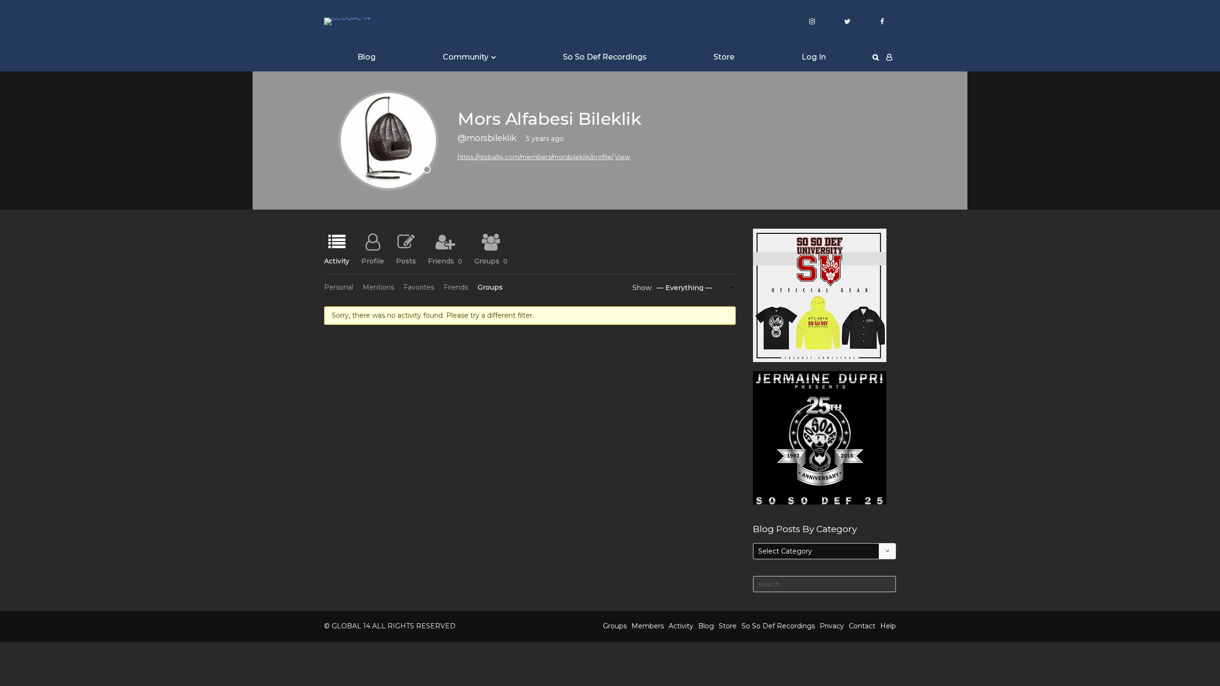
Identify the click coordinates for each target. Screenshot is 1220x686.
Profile (372, 260)
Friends (445, 260)
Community (465, 56)
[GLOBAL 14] (347, 21)
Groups (491, 260)
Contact (862, 626)
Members (647, 626)
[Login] (889, 57)
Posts (406, 260)
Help (888, 626)
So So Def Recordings (605, 56)
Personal (338, 287)
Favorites (419, 287)
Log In (814, 56)
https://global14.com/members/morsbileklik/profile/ (535, 157)
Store (723, 56)
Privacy (832, 626)
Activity (336, 260)
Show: (642, 287)
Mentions (378, 287)
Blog (366, 56)
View (622, 157)
